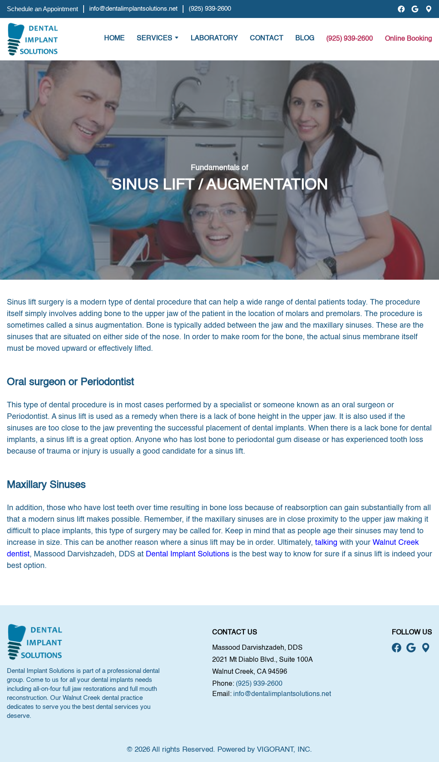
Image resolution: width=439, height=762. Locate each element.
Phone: (223, 684)
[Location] (428, 9)
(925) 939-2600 (210, 9)
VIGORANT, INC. (284, 749)
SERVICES (154, 38)
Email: (222, 694)
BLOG (304, 38)
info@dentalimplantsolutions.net (133, 9)
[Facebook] (401, 9)
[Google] (415, 9)
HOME (114, 38)
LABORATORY (214, 38)
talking (326, 543)
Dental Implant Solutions (187, 554)
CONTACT (266, 38)
